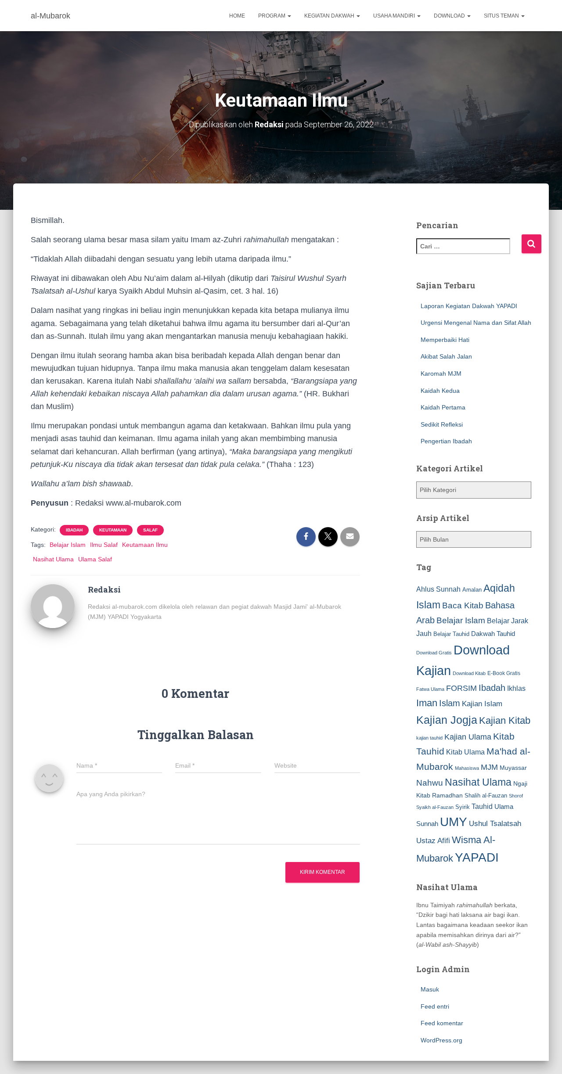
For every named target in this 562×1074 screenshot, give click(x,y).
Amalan (472, 589)
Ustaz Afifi (433, 841)
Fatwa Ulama (430, 689)
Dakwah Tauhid (493, 633)
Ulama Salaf (95, 559)
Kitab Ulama (465, 752)
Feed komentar (442, 1023)
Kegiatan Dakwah (330, 16)
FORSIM (461, 688)
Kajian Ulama (467, 737)
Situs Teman (502, 16)
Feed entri (435, 1006)
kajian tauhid (429, 737)
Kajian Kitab (504, 720)
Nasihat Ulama (53, 559)
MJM (489, 767)
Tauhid (482, 806)
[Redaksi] (53, 605)
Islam (449, 703)
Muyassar (513, 767)
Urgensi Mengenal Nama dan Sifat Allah (476, 322)
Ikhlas (516, 688)
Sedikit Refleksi (442, 424)
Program (272, 16)
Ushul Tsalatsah (495, 823)
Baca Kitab (462, 605)
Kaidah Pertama (443, 407)
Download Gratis (434, 652)
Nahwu (429, 782)
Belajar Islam (68, 544)
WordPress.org (441, 1040)
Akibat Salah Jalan (446, 356)
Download (450, 16)
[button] (289, 16)
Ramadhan (447, 795)
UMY (453, 822)
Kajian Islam (482, 703)
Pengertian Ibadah (446, 441)
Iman (426, 702)
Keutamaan (112, 530)
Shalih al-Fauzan (486, 795)
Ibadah (74, 530)
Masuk (430, 989)
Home (237, 16)
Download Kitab (469, 673)
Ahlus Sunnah (438, 589)
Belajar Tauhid (451, 634)
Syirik (462, 807)
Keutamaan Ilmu (145, 544)
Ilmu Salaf (104, 544)
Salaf (150, 530)
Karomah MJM (441, 373)
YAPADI (477, 857)
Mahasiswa (467, 768)
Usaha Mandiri (394, 16)
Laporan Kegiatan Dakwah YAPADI (469, 305)
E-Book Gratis (503, 673)
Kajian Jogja (446, 720)
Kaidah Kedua (440, 390)
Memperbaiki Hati (445, 339)
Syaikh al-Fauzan (435, 807)
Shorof (516, 795)
